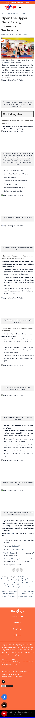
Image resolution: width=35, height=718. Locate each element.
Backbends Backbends (7, 581)
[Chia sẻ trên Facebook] (13, 570)
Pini (27, 583)
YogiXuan (13, 587)
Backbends (15, 546)
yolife (29, 587)
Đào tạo (15, 13)
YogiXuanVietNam (22, 587)
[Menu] (20, 6)
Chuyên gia (17, 629)
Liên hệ (17, 635)
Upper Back (5, 63)
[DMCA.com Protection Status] (7, 686)
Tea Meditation (9, 553)
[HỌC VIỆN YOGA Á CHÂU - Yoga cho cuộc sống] (9, 7)
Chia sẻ (9, 13)
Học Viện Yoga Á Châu (21, 712)
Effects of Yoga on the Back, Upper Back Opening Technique (9, 593)
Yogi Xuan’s (11, 533)
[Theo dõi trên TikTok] (3, 682)
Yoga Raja (24, 34)
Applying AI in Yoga (11, 559)
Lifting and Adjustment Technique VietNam (13, 583)
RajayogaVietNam (6, 585)
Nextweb (18, 714)
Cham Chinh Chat (18, 549)
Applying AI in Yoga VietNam (24, 579)
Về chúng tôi (17, 616)
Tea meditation (16, 585)
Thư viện (22, 13)
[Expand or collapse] (31, 114)
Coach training (29, 581)
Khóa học (17, 623)
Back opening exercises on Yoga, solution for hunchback (26, 593)
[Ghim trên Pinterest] (21, 570)
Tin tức (3, 13)
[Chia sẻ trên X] (17, 570)
